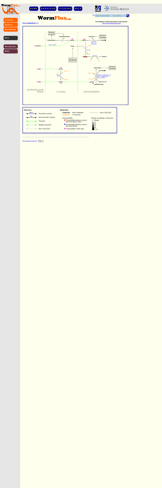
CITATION (65, 8)
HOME (34, 8)
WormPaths (10, 29)
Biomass (9, 25)
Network (9, 20)
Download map (29, 141)
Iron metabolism (29, 23)
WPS (7, 51)
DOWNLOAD (48, 8)
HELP (78, 8)
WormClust (10, 46)
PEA (7, 38)
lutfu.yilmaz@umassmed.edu (111, 23)
